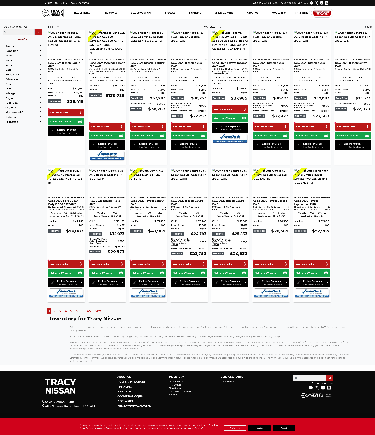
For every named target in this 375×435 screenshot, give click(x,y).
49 (89, 310)
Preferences (235, 428)
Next (99, 310)
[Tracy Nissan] (53, 12)
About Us (124, 376)
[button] (82, 13)
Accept (284, 428)
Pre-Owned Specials (180, 391)
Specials (173, 394)
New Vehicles (176, 381)
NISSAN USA (125, 391)
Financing (124, 386)
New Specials (176, 387)
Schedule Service (230, 381)
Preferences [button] (197, 428)
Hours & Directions (131, 381)
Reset (21, 39)
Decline (259, 428)
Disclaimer (125, 401)
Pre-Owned (175, 384)
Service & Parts (232, 376)
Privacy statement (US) (134, 406)
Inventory (176, 376)
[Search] (38, 32)
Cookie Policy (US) (130, 396)
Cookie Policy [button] (138, 428)
